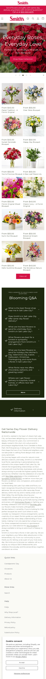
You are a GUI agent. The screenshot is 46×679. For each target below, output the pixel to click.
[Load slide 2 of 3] (23, 75)
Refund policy (9, 627)
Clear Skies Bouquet (31, 110)
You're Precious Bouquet (12, 174)
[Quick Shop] (28, 19)
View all (23, 276)
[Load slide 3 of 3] (26, 75)
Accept (22, 662)
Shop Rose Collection (23, 59)
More (23, 392)
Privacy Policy (21, 657)
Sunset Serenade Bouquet (9, 143)
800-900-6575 (27, 12)
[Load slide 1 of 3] (19, 75)
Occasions (8, 569)
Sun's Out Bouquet (10, 236)
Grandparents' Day (11, 564)
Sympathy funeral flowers (12, 479)
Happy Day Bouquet (31, 142)
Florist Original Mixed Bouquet (11, 205)
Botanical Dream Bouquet (30, 237)
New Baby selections (14, 476)
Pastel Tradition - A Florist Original (10, 111)
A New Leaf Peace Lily (32, 174)
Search (7, 593)
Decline (22, 668)
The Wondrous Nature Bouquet (32, 269)
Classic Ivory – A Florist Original (33, 205)
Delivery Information (12, 617)
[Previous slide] (15, 75)
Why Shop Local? (11, 612)
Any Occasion (32, 526)
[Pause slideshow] (43, 75)
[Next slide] (30, 75)
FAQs (6, 607)
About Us (8, 579)
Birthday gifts (35, 504)
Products (8, 574)
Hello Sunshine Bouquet (12, 268)
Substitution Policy (11, 632)
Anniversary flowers (22, 502)
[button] (33, 18)
